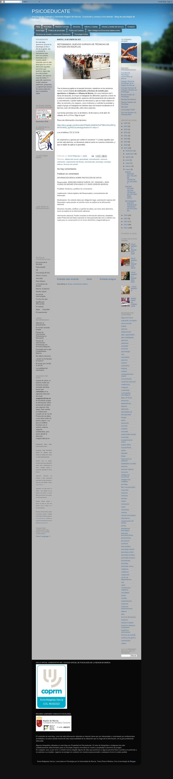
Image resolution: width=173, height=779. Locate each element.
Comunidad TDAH (128, 110)
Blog (38, 27)
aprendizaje (83, 159)
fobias (123, 456)
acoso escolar (126, 323)
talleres (60, 164)
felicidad (124, 453)
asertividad (125, 357)
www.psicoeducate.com (40, 518)
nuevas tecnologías (128, 515)
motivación (61, 162)
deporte (124, 406)
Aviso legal (40, 30)
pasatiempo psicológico (125, 529)
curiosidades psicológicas (126, 394)
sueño (123, 595)
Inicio (89, 279)
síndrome (124, 604)
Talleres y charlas (91, 27)
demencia (125, 400)
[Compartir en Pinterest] (106, 156)
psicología (99, 162)
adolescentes (126, 332)
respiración (125, 575)
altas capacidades (128, 335)
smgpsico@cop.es (39, 484)
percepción (125, 541)
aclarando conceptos (129, 320)
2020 (126, 139)
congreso (124, 387)
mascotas (124, 490)
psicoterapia (125, 560)
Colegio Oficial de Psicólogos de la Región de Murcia (127, 83)
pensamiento (126, 538)
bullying (124, 368)
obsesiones (125, 518)
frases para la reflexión (126, 460)
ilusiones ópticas (127, 469)
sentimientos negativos (126, 589)
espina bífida (126, 445)
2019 (126, 142)
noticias (124, 512)
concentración (94, 159)
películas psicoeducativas (127, 534)
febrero (129, 166)
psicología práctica (128, 558)
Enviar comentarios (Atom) (78, 284)
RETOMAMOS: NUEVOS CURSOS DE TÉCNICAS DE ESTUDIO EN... (131, 206)
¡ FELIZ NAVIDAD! (134, 288)
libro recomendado (128, 487)
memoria (104, 159)
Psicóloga (47, 27)
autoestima (125, 366)
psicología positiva (128, 555)
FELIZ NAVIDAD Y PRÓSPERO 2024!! (134, 263)
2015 (126, 218)
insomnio (124, 472)
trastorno (124, 620)
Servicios (76, 27)
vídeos (123, 643)
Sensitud (124, 107)
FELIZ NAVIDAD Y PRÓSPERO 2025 (134, 277)
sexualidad (125, 593)
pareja (123, 526)
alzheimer (125, 343)
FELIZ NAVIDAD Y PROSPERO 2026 (134, 249)
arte (122, 354)
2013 (126, 225)
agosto (128, 157)
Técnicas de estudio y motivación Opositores (53, 34)
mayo (128, 163)
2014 (126, 221)
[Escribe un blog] (99, 156)
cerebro (124, 371)
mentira (124, 498)
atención (124, 360)
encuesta (124, 431)
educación (125, 423)
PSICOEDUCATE (51, 11)
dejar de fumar (126, 398)
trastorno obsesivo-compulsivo (128, 626)
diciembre (129, 151)
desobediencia (126, 412)
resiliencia (125, 572)
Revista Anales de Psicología (128, 95)
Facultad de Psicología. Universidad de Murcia (126, 76)
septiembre (130, 154)
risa (122, 582)
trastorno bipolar (127, 623)
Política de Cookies (76, 30)
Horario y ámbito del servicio (113, 27)
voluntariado (125, 640)
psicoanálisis (126, 546)
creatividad (125, 390)
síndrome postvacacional (126, 607)
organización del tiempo (75, 162)
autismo (124, 363)
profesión (124, 544)
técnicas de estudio (71, 164)
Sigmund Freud (127, 318)
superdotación (126, 601)
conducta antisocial (128, 382)
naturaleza (125, 510)
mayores (124, 493)
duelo (123, 420)
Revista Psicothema (128, 99)
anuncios (124, 349)
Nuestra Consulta (62, 27)
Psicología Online (81, 34)
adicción (124, 329)
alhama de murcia (71, 159)
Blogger (133, 761)
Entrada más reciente (68, 279)
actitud (123, 326)
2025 (126, 123)
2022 (126, 132)
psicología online (127, 552)
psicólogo (124, 563)
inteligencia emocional (125, 476)
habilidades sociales (128, 464)
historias (124, 466)
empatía (124, 429)
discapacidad (126, 414)
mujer (123, 507)
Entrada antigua (108, 279)
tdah (123, 614)
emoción (124, 426)
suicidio (124, 598)
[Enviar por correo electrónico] (97, 156)
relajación (124, 569)
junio (128, 160)
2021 (126, 136)
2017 (126, 148)
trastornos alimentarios (125, 631)
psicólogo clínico (127, 566)
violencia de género (128, 638)
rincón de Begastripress (126, 578)
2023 (126, 129)
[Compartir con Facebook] (103, 156)
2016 (126, 215)
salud (123, 585)
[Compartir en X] (101, 156)
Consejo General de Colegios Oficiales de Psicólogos (129, 90)
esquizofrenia (126, 447)
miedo (123, 501)
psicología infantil (127, 549)
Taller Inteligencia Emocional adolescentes (104, 30)
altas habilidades (127, 337)
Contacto (131, 27)
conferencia (125, 384)
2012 (126, 228)
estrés (123, 450)
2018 (126, 145)
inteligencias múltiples (125, 480)
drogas (123, 417)
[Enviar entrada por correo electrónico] (92, 156)
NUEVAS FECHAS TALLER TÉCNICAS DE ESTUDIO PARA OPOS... (131, 192)
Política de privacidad (56, 30)
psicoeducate (90, 162)
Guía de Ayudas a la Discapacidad (128, 113)
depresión (125, 409)
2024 (126, 126)
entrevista (125, 437)
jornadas (124, 484)
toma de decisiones (128, 617)
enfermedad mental (128, 434)
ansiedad (124, 346)
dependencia (126, 403)
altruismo (124, 340)
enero (128, 169)
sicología (107, 162)
